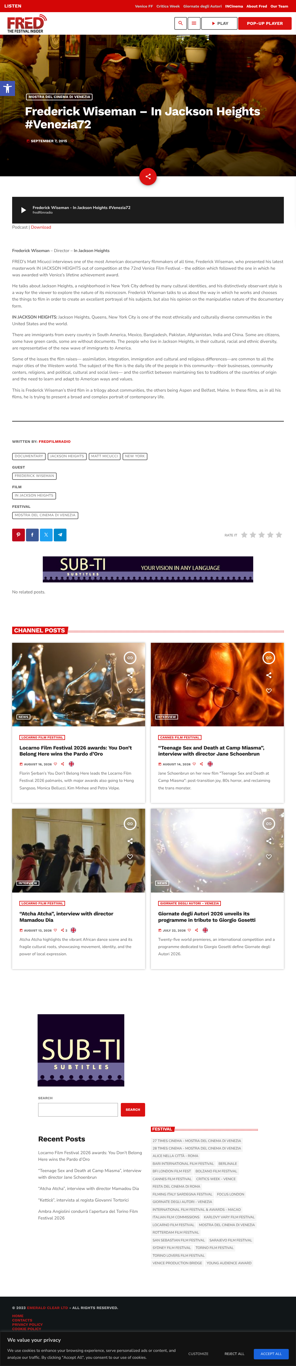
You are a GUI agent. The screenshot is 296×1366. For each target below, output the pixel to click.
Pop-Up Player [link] (265, 23)
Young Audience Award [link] (229, 1263)
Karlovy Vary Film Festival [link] (229, 1217)
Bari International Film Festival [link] (183, 1164)
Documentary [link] (29, 456)
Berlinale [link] (228, 1164)
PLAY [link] (219, 23)
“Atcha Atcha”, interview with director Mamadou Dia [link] (88, 1189)
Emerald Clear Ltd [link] (47, 1308)
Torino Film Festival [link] (215, 1248)
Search (45, 1098)
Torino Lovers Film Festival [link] (179, 1256)
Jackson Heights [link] (67, 456)
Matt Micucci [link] (104, 456)
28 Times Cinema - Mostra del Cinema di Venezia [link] (197, 1148)
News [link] (23, 717)
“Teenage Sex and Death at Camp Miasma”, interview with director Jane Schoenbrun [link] (211, 751)
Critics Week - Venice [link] (216, 1179)
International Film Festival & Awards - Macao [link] (197, 1210)
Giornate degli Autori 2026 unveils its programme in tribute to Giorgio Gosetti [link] (207, 917)
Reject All (234, 1354)
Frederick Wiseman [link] (34, 476)
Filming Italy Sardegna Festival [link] (182, 1194)
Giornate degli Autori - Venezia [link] (189, 903)
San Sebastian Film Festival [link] (179, 1240)
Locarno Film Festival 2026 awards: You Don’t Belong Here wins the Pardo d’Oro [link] (75, 751)
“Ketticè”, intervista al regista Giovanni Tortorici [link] (83, 1200)
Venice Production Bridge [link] (177, 1263)
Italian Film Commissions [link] (176, 1217)
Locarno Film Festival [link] (42, 737)
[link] (7, 88)
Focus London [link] (230, 1194)
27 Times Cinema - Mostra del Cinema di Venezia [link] (197, 1141)
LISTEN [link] (12, 6)
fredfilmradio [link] (55, 442)
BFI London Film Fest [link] (172, 1171)
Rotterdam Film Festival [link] (176, 1232)
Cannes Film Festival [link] (179, 737)
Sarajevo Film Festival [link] (231, 1240)
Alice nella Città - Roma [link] (175, 1156)
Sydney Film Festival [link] (172, 1248)
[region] (148, 1349)
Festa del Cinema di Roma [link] (176, 1186)
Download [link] (41, 227)
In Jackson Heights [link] (34, 496)
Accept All (271, 1354)
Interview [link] (166, 717)
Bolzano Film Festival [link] (216, 1171)
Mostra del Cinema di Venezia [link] (59, 97)
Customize (198, 1354)
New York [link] (135, 456)
